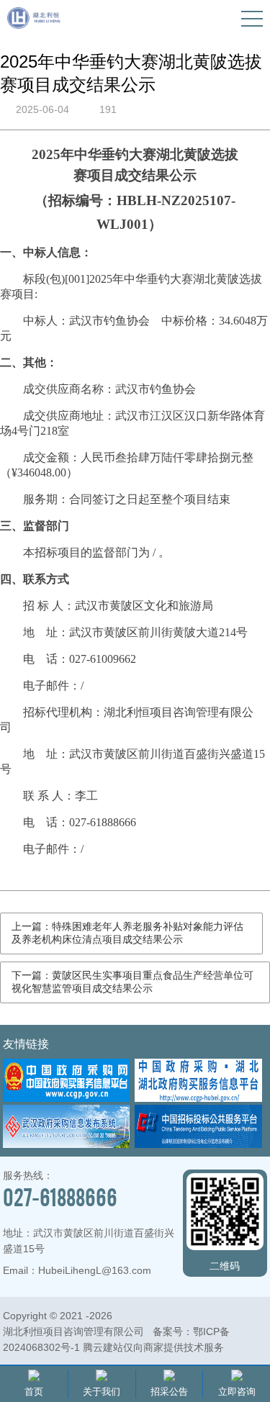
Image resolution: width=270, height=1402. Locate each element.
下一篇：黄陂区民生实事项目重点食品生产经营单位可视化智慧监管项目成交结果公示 (132, 981)
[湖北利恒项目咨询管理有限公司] (33, 25)
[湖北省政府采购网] (198, 1098)
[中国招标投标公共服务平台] (198, 1144)
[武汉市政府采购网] (66, 1144)
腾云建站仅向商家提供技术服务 (153, 1347)
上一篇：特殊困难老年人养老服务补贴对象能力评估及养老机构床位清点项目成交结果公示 (127, 933)
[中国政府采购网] (66, 1098)
